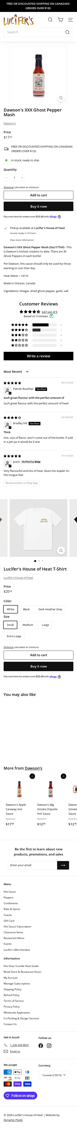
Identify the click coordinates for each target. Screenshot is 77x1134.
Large (45, 625)
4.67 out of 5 (49, 312)
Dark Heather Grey (50, 609)
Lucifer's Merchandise (17, 950)
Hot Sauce (10, 891)
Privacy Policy (12, 1006)
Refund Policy (11, 995)
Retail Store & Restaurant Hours (22, 972)
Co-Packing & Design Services (21, 1018)
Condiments (11, 903)
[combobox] (38, 32)
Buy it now (38, 206)
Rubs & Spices (12, 909)
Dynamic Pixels (13, 1120)
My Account (11, 978)
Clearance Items (13, 932)
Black (26, 609)
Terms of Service (14, 1001)
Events (8, 944)
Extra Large (14, 636)
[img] (12, 383)
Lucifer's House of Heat (18, 577)
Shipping (8, 187)
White (10, 609)
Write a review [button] (38, 356)
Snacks (8, 915)
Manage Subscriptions (17, 983)
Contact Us (10, 1024)
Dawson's (10, 123)
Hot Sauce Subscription (17, 926)
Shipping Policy (12, 989)
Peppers (8, 897)
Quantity (10, 169)
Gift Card (9, 921)
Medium (27, 625)
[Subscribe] (63, 865)
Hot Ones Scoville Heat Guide (21, 966)
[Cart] (60, 19)
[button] (19, 324)
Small (10, 625)
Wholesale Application (17, 1012)
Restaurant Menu (14, 938)
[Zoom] (61, 98)
